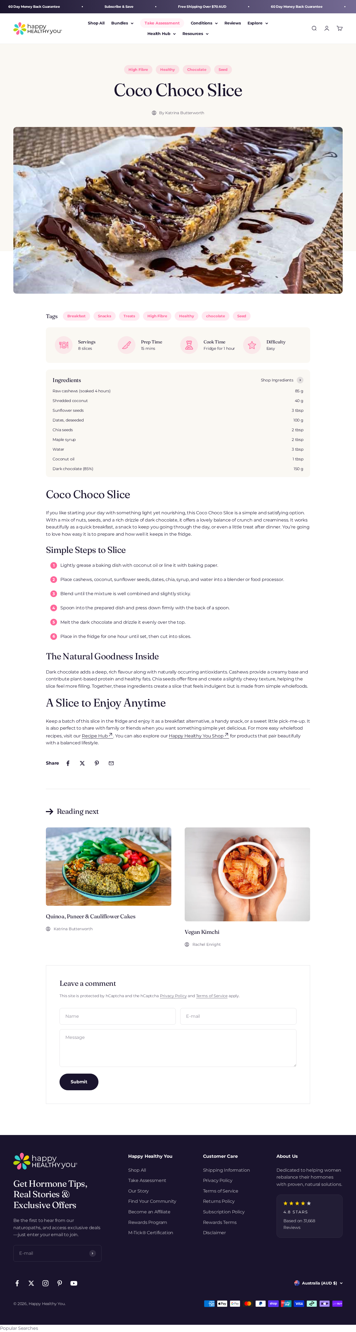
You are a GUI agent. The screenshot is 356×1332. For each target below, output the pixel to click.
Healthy (186, 316)
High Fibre (157, 316)
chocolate (215, 316)
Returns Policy (219, 1201)
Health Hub (158, 33)
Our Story (138, 1191)
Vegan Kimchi (202, 931)
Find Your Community (152, 1201)
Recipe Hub (95, 736)
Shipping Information (226, 1170)
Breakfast (76, 316)
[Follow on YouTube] (74, 1283)
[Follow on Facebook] (17, 1283)
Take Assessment (162, 23)
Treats (129, 316)
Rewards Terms (220, 1222)
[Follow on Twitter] (31, 1283)
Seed (241, 316)
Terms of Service (212, 995)
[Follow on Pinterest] (59, 1283)
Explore (255, 23)
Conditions (201, 23)
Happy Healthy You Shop (196, 736)
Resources (192, 33)
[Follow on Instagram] (45, 1283)
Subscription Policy (224, 1211)
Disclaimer (214, 1232)
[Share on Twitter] (82, 763)
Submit (79, 1081)
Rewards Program (147, 1222)
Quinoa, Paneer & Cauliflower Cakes (90, 916)
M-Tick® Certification (151, 1232)
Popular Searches (19, 1328)
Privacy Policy (173, 995)
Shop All (96, 23)
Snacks (104, 316)
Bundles (119, 23)
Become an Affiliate (149, 1211)
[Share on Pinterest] (96, 763)
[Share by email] (111, 763)
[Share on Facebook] (67, 763)
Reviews (232, 23)
